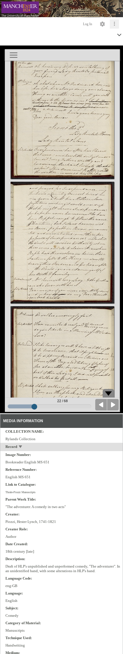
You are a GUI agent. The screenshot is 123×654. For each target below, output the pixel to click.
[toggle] (21, 447)
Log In (87, 24)
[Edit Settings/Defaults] (102, 24)
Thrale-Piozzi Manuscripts (20, 492)
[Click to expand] (114, 24)
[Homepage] (61, 8)
